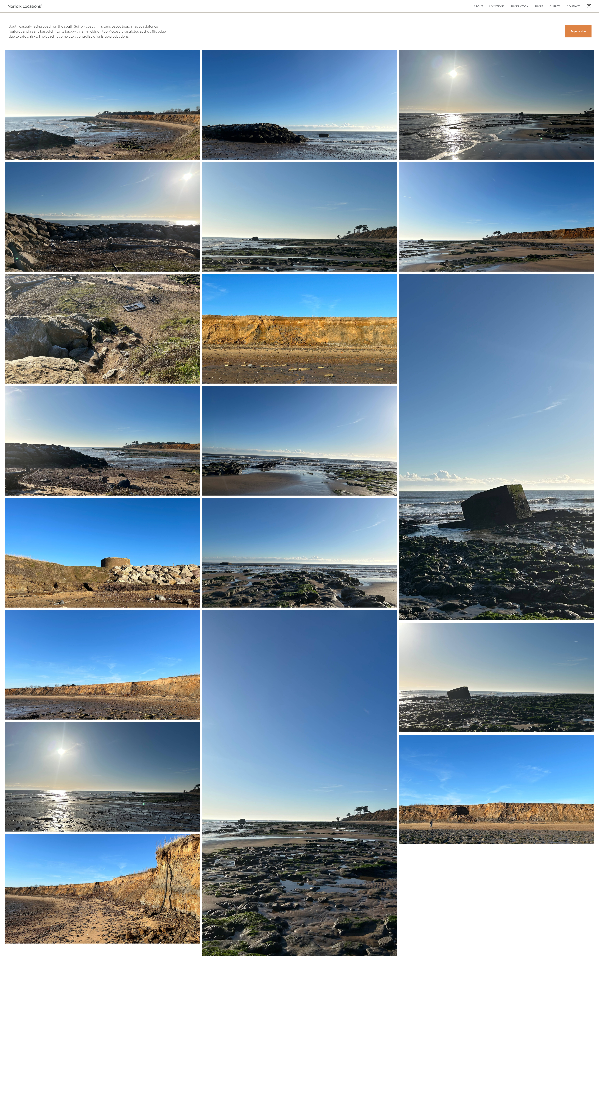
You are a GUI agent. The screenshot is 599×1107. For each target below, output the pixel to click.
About (478, 6)
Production (519, 6)
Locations (496, 6)
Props (539, 6)
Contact (573, 6)
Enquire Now (578, 31)
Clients (555, 6)
